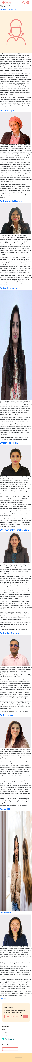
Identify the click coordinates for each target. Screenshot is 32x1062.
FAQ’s (4, 1030)
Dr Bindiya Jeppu (9, 288)
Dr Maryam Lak (8, 9)
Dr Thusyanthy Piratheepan (14, 529)
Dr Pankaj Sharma (9, 633)
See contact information (10, 1049)
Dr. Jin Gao (6, 912)
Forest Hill (5, 809)
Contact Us (5, 1036)
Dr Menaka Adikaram (11, 201)
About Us (4, 1033)
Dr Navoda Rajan (9, 442)
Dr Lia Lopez (6, 715)
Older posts (3, 998)
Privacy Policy (18, 1057)
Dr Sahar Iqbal (7, 110)
